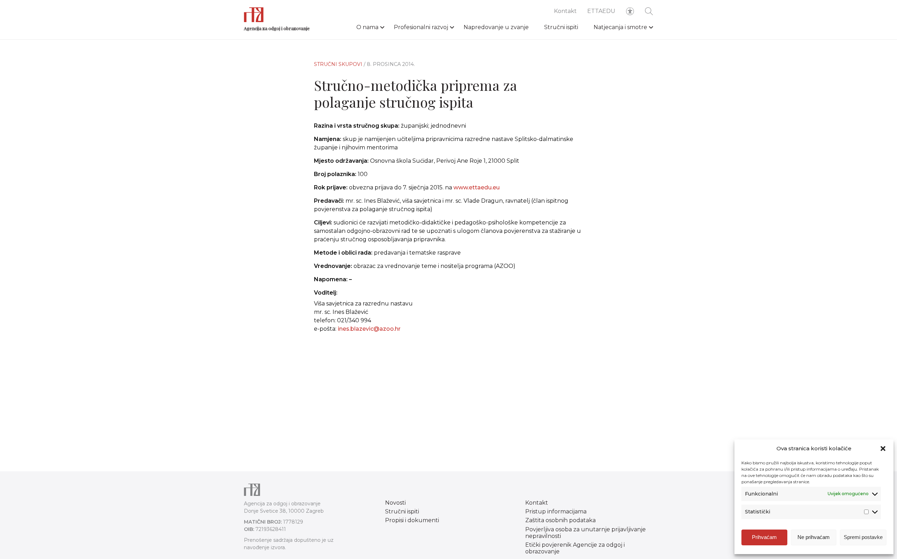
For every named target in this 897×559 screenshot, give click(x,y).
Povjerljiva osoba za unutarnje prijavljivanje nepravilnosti (585, 532)
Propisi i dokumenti (412, 520)
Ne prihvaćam (813, 537)
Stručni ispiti (561, 27)
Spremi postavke (863, 537)
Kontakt (565, 11)
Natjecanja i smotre (620, 27)
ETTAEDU (601, 11)
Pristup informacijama (556, 511)
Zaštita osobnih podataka (560, 520)
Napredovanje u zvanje (496, 27)
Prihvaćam (764, 537)
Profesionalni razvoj (421, 27)
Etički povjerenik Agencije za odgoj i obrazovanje (575, 548)
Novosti (395, 502)
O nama (367, 27)
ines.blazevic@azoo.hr (369, 328)
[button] (882, 448)
